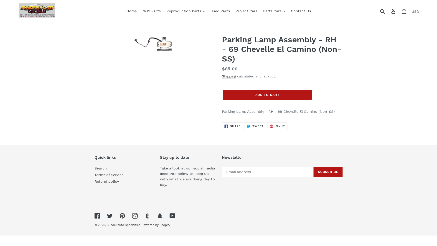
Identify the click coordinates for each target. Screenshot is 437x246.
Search (100, 168)
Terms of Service (109, 175)
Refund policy (106, 181)
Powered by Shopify (156, 225)
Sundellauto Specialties (123, 225)
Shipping (229, 76)
